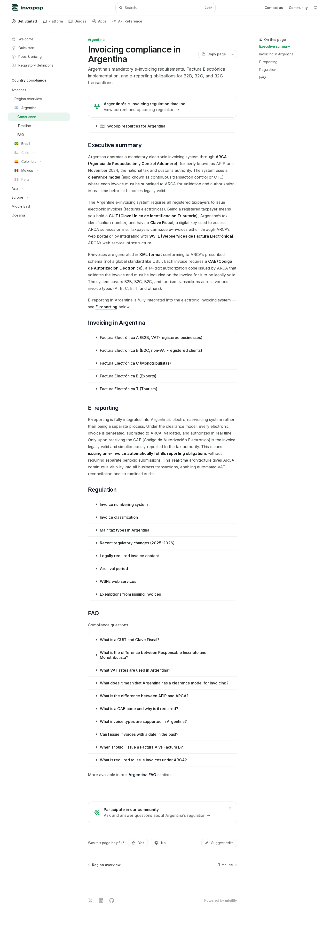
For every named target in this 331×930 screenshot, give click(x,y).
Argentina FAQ (142, 774)
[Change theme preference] (315, 8)
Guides (80, 21)
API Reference (130, 21)
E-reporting (268, 62)
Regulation (267, 70)
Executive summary (274, 46)
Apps (102, 21)
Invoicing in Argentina (276, 54)
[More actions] (233, 54)
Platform (55, 21)
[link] (162, 107)
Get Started (27, 21)
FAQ (262, 77)
